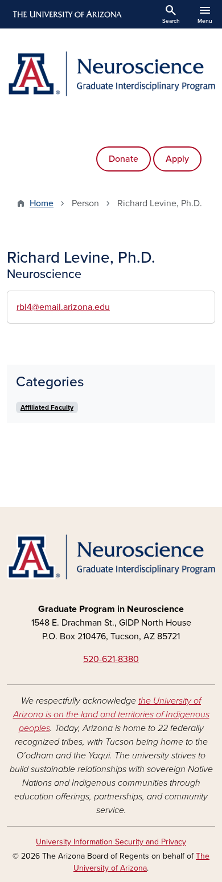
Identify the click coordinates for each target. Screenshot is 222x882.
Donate (123, 159)
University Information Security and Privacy (111, 842)
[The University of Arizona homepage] (66, 14)
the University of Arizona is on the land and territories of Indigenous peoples (111, 714)
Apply (177, 159)
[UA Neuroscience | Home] (111, 73)
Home (42, 203)
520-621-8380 (111, 659)
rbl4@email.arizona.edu (63, 307)
